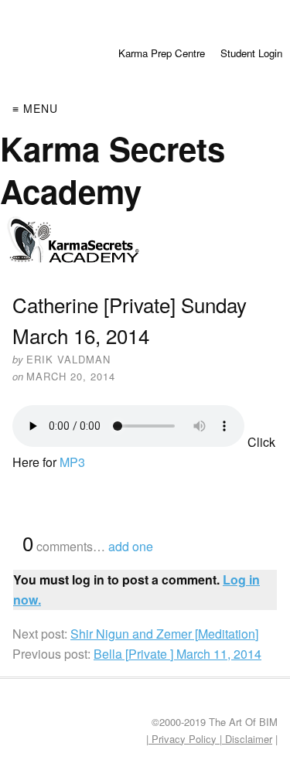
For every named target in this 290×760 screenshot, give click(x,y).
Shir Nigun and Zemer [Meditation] (164, 633)
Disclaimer (247, 738)
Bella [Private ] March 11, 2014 (177, 654)
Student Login (251, 53)
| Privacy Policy (183, 738)
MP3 (72, 462)
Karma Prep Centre (161, 53)
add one (130, 546)
